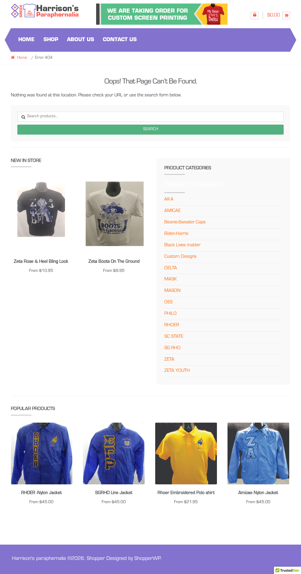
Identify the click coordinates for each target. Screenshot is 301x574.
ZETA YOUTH (177, 371)
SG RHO (172, 348)
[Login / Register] (254, 15)
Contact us (120, 39)
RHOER (171, 325)
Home (26, 39)
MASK (170, 279)
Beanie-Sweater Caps (185, 222)
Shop (51, 39)
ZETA (169, 359)
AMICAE (172, 211)
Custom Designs (180, 257)
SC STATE (173, 336)
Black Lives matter (182, 245)
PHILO (170, 314)
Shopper (96, 559)
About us (80, 39)
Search (150, 130)
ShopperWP (147, 559)
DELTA (170, 268)
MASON (172, 291)
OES (168, 302)
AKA (168, 199)
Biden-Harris (176, 234)
